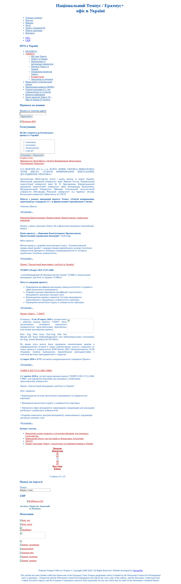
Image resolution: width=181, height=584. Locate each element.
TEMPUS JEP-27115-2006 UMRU (36, 370)
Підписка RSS (29, 121)
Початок (57, 448)
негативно (31, 145)
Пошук (23, 487)
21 (57, 453)
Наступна (57, 466)
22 (57, 456)
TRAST (29, 441)
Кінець (57, 469)
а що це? (30, 151)
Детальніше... (26, 212)
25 (57, 464)
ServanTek (138, 570)
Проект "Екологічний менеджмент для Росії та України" (47, 264)
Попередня (57, 451)
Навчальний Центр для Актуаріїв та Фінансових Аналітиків (54, 438)
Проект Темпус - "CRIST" (32, 313)
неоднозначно (32, 148)
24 (57, 461)
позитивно (31, 142)
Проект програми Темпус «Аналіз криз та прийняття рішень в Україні (59, 443)
